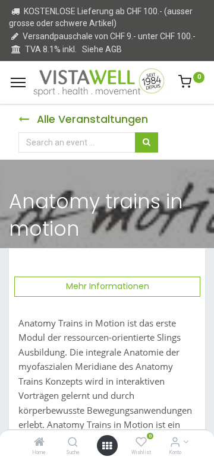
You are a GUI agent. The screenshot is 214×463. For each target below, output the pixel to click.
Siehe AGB (102, 49)
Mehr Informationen (107, 286)
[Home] (39, 443)
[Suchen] (146, 142)
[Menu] (18, 82)
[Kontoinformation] (175, 443)
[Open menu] (107, 446)
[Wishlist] (141, 443)
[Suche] (72, 443)
